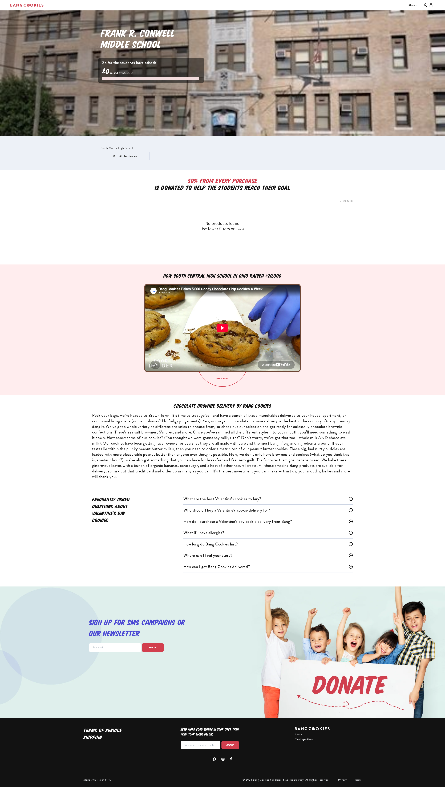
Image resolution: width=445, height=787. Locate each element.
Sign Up (230, 745)
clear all (240, 229)
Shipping (92, 737)
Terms (358, 780)
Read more (222, 378)
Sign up (152, 647)
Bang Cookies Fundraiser (268, 780)
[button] (431, 5)
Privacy (342, 780)
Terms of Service (102, 730)
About (298, 734)
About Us (413, 5)
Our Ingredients (304, 739)
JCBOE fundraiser (125, 156)
